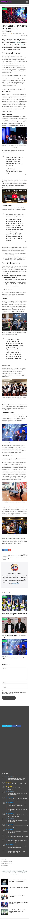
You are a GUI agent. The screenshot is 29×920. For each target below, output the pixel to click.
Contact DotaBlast (4, 865)
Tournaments (11, 776)
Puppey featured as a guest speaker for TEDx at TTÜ (13, 658)
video (15, 334)
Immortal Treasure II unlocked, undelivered (17, 555)
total (3, 409)
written (6, 120)
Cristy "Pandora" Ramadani (18, 33)
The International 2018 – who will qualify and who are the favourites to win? (17, 779)
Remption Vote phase (14, 369)
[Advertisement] (14, 716)
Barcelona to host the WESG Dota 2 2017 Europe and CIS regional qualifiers (17, 804)
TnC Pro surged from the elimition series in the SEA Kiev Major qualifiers (18, 841)
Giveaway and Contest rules (6, 863)
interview (13, 208)
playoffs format (16, 459)
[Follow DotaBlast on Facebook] (16, 725)
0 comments (24, 35)
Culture (4, 9)
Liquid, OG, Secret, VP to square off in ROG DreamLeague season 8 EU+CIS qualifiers (17, 799)
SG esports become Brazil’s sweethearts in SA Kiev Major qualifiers (17, 815)
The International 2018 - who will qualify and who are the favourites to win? (18, 880)
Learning (10, 786)
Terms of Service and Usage (6, 861)
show (3, 183)
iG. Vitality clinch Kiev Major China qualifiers (18, 836)
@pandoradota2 (15, 583)
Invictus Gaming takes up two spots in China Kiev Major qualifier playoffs (18, 846)
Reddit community (12, 445)
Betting (9, 782)
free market (6, 56)
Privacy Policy (3, 859)
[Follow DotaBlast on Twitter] (7, 725)
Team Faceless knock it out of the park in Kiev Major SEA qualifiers (17, 852)
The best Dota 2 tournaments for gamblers (17, 783)
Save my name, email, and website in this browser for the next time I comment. (14, 693)
